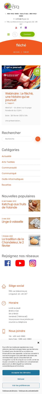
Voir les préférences (21, 385)
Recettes (6, 184)
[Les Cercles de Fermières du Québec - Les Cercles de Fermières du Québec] (11, 6)
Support (10, 103)
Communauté (9, 167)
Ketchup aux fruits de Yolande (14, 205)
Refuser (21, 379)
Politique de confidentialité (28, 391)
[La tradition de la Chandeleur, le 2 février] (34, 240)
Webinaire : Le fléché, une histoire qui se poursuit (19, 97)
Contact (27, 34)
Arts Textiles (8, 162)
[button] (38, 343)
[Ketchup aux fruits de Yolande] (34, 205)
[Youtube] (16, 28)
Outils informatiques (12, 179)
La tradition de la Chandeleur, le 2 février (13, 242)
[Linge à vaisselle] (34, 223)
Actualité (6, 156)
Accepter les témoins (21, 372)
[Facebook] (21, 28)
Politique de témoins (10, 391)
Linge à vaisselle (12, 222)
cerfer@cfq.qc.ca (22, 19)
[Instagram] (26, 28)
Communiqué (9, 173)
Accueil (16, 52)
